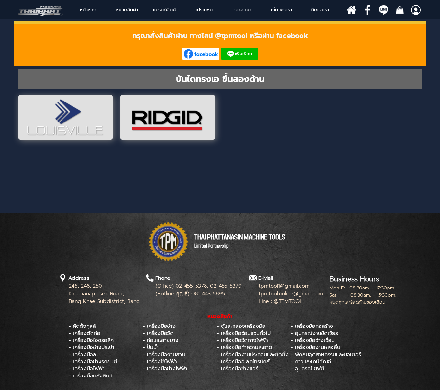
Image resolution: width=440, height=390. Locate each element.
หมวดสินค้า (127, 9)
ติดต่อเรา (320, 9)
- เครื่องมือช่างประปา (91, 347)
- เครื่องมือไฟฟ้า (87, 369)
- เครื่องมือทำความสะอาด (244, 347)
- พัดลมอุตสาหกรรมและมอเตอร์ (326, 354)
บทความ (242, 9)
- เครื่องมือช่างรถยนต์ (93, 362)
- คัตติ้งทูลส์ (82, 326)
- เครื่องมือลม (84, 354)
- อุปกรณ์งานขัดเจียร (314, 333)
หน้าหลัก (88, 9)
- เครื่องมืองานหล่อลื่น (315, 347)
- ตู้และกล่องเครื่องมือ (241, 326)
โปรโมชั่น (204, 9)
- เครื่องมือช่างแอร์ (237, 369)
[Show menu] (153, 9)
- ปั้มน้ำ (151, 347)
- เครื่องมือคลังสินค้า (92, 376)
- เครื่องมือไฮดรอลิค (91, 340)
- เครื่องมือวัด (158, 333)
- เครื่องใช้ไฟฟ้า (160, 362)
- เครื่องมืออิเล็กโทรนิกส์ (243, 362)
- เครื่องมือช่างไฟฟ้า (165, 369)
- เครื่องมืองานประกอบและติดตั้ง (253, 354)
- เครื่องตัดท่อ (84, 333)
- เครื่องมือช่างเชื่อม (313, 340)
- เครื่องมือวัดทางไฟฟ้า (242, 340)
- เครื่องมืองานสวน (164, 354)
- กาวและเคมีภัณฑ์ (311, 362)
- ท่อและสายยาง (160, 340)
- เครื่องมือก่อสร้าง (312, 326)
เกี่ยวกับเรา (281, 9)
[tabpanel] (220, 45)
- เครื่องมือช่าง (159, 326)
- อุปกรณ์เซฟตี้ (307, 369)
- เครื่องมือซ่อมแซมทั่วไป (244, 333)
